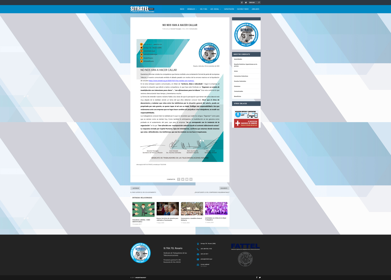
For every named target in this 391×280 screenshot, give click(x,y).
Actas (236, 71)
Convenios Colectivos (241, 76)
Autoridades (238, 59)
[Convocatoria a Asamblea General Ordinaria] (192, 208)
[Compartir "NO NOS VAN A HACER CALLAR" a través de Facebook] (179, 179)
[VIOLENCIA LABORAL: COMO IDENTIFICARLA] (143, 209)
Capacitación (229, 9)
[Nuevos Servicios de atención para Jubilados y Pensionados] (168, 208)
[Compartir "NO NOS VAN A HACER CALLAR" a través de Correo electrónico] (187, 179)
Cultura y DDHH (243, 9)
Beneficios (237, 96)
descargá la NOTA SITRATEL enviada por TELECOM (151, 164)
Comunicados (193, 29)
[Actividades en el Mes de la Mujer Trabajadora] (216, 208)
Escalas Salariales (240, 81)
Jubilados (255, 9)
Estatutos (237, 86)
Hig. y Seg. (203, 9)
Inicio (182, 9)
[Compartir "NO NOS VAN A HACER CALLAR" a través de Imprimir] (191, 179)
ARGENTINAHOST (140, 277)
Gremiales (191, 9)
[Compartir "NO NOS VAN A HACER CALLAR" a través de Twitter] (183, 179)
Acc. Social (214, 9)
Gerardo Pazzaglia (176, 29)
